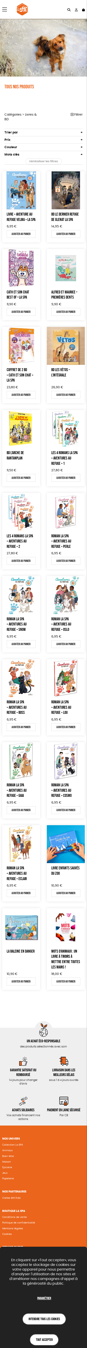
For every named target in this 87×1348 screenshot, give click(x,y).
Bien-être (8, 1156)
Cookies (7, 1234)
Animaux (7, 1150)
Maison (6, 1162)
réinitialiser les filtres (43, 161)
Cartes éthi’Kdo (11, 1198)
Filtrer (78, 114)
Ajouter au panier (21, 234)
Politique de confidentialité (18, 1222)
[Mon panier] (83, 9)
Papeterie (8, 1178)
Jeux (5, 1173)
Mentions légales (12, 1228)
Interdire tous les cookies (44, 1319)
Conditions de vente (14, 1217)
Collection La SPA (12, 1145)
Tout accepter (44, 1340)
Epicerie (7, 1167)
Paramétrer (44, 1298)
